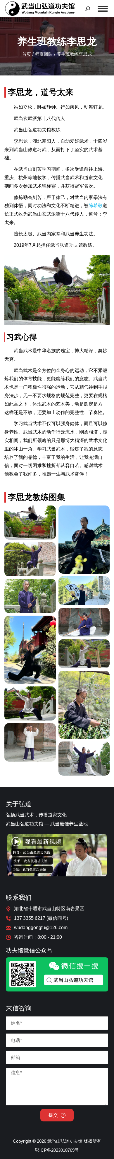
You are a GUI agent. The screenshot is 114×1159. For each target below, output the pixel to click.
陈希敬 (96, 205)
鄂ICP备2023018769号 (57, 1150)
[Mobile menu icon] (103, 8)
